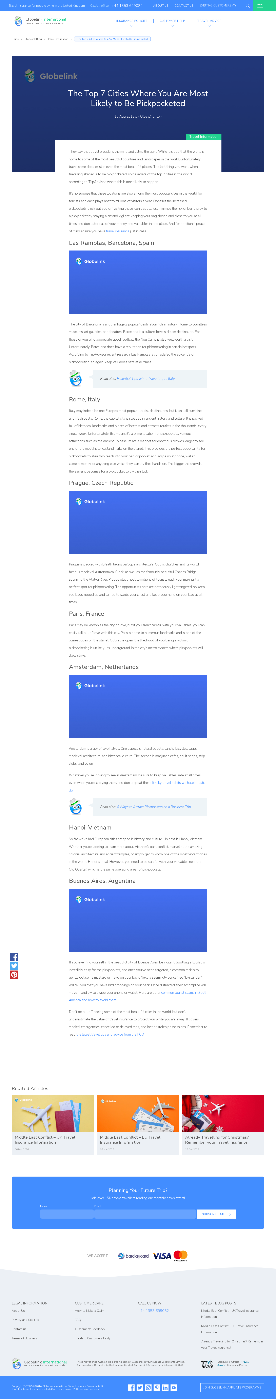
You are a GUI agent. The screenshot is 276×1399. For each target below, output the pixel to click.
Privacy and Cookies (25, 1320)
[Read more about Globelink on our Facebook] (131, 1387)
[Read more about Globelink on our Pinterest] (157, 1387)
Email (97, 1206)
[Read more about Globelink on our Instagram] (148, 1387)
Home (15, 39)
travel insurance (117, 231)
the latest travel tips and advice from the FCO (110, 1034)
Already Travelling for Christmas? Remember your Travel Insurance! (217, 1140)
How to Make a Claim (89, 1311)
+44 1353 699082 (127, 5)
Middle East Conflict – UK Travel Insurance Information (45, 1140)
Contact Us (184, 6)
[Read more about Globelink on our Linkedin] (165, 1387)
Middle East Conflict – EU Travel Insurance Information (130, 1140)
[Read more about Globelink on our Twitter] (140, 1387)
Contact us (19, 1329)
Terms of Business (24, 1338)
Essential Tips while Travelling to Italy (146, 378)
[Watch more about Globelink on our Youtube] (174, 1387)
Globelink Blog (33, 39)
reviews (94, 1389)
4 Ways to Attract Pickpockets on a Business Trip (154, 807)
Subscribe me (213, 1214)
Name (43, 1206)
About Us (161, 6)
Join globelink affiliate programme (232, 1387)
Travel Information (58, 39)
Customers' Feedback (90, 1329)
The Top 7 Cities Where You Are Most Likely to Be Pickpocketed (112, 39)
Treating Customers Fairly (93, 1338)
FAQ (78, 1320)
